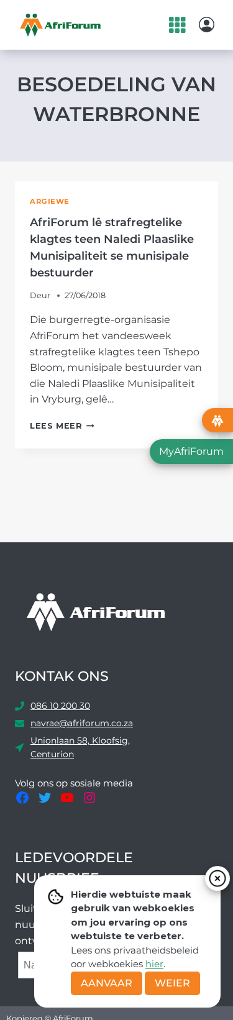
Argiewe (50, 201)
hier (154, 964)
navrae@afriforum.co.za (81, 723)
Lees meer (62, 425)
